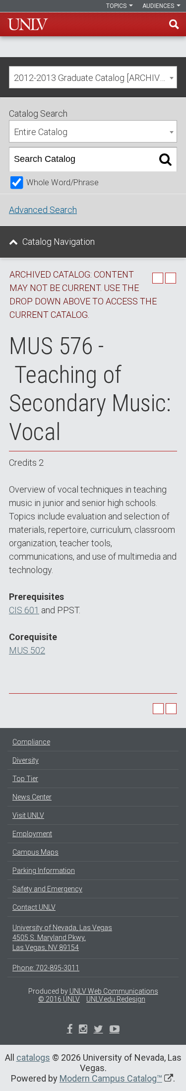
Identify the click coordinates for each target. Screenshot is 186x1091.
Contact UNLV (34, 907)
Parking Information (43, 870)
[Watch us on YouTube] (114, 1030)
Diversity (25, 760)
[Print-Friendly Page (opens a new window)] (157, 278)
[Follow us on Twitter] (83, 1030)
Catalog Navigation (58, 241)
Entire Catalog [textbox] (40, 132)
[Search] (165, 159)
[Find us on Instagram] (98, 1030)
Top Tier (25, 779)
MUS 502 (27, 650)
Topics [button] (117, 5)
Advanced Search (43, 210)
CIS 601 (24, 610)
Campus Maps (35, 852)
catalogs (33, 1057)
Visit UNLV (28, 815)
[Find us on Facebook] (69, 1030)
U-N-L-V (28, 24)
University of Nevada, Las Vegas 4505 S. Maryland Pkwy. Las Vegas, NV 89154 (62, 937)
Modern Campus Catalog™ (111, 1078)
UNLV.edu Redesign (115, 999)
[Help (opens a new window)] (170, 278)
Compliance (31, 742)
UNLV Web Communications (113, 991)
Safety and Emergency (47, 889)
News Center (32, 797)
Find (174, 24)
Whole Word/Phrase (62, 182)
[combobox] (93, 77)
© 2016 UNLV (59, 999)
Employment (32, 834)
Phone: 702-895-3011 (45, 968)
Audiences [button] (159, 5)
